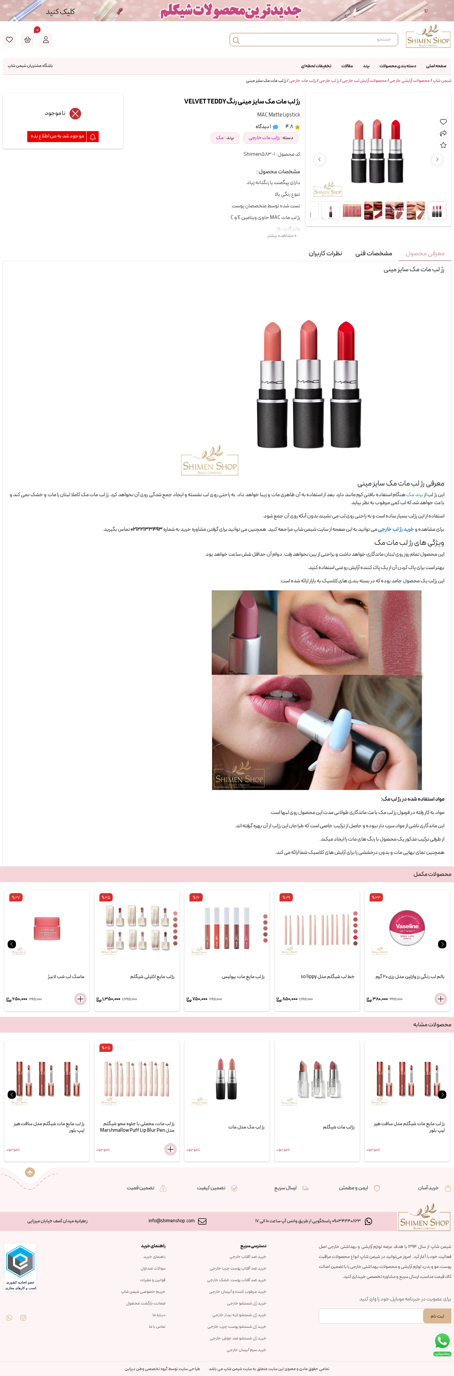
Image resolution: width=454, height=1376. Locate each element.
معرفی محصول (425, 254)
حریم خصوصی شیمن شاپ (143, 1291)
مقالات (347, 66)
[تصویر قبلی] (320, 159)
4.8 (289, 127)
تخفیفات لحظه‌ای (316, 66)
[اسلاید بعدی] (442, 944)
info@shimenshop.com (172, 1221)
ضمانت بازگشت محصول (146, 1303)
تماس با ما (157, 1326)
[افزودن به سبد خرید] (80, 999)
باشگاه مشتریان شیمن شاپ (30, 66)
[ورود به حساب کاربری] (46, 39)
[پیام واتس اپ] (9, 1313)
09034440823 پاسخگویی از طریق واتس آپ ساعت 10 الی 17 (308, 1221)
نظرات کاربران (325, 254)
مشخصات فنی (373, 254)
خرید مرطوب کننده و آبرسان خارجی (238, 1291)
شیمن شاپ (442, 81)
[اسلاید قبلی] (12, 944)
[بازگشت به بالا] (30, 1172)
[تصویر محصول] (437, 210)
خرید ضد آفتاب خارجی (248, 1257)
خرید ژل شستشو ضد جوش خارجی (238, 1338)
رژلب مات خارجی (302, 81)
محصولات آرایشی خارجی (410, 81)
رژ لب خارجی (329, 81)
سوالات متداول (153, 1268)
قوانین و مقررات (153, 1280)
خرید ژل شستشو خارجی (247, 1303)
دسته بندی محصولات (398, 66)
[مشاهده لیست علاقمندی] (9, 39)
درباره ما (159, 1315)
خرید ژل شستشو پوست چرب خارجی (237, 1326)
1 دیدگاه (264, 127)
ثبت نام (437, 1316)
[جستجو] (236, 39)
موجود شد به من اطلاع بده (58, 136)
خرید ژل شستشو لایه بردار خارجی (239, 1315)
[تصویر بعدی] (437, 159)
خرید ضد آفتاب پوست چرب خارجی (238, 1268)
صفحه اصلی (436, 66)
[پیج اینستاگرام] (23, 1313)
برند (366, 66)
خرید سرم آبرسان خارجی (247, 1350)
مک (220, 138)
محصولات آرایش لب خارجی (364, 81)
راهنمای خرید (154, 1257)
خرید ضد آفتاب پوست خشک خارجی (237, 1280)
